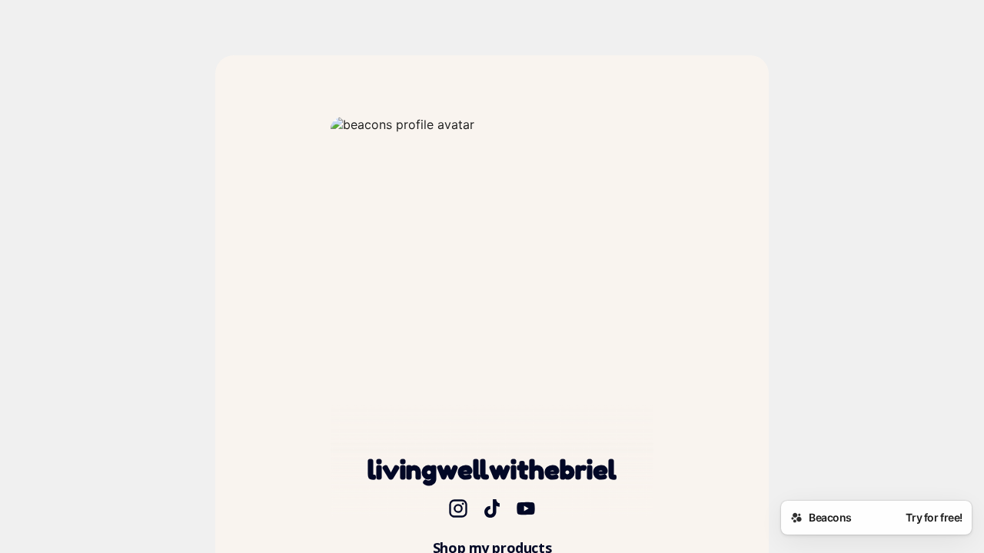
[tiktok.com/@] (492, 510)
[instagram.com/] (458, 510)
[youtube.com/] (526, 510)
